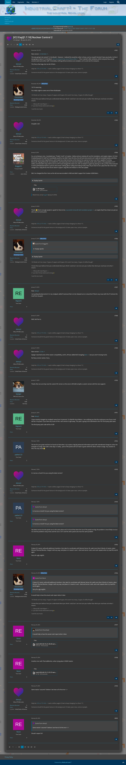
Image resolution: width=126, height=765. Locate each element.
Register (111, 2)
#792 (116, 441)
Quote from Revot (40, 578)
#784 (116, 152)
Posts (11, 71)
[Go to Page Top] (123, 762)
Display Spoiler (38, 180)
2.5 (44, 28)
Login (105, 2)
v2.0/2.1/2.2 (35, 28)
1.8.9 (76, 28)
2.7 (50, 28)
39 (17, 44)
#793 (116, 469)
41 (23, 44)
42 (26, 44)
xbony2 (37, 291)
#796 (116, 573)
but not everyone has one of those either (65, 59)
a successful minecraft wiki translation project (78, 210)
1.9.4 (81, 28)
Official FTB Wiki (41, 68)
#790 (116, 380)
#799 (116, 686)
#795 (116, 544)
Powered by (63, 762)
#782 (116, 83)
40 (20, 44)
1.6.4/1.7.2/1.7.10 (68, 28)
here (86, 355)
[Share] (118, 44)
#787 (116, 287)
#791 (116, 412)
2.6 (47, 28)
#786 (116, 238)
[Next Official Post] (111, 113)
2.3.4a (41, 351)
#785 (116, 206)
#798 (116, 657)
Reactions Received (14, 69)
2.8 (53, 28)
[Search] (118, 2)
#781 (116, 50)
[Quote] (116, 76)
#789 (116, 348)
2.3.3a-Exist (43, 54)
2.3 (41, 28)
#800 (116, 718)
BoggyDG (45, 195)
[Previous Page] (8, 44)
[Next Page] (32, 44)
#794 (116, 502)
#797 (116, 625)
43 (29, 44)
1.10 (85, 28)
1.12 (92, 28)
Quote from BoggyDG (41, 244)
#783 (116, 120)
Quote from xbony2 (41, 507)
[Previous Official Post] (108, 113)
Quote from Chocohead (42, 630)
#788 (116, 315)
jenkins (70, 26)
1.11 (89, 28)
